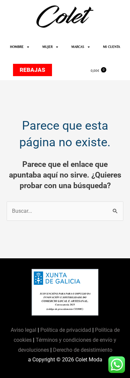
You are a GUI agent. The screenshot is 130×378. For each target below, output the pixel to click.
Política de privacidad (65, 330)
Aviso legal (24, 330)
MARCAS (77, 47)
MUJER (47, 47)
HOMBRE (17, 47)
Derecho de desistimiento (82, 350)
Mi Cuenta (111, 47)
